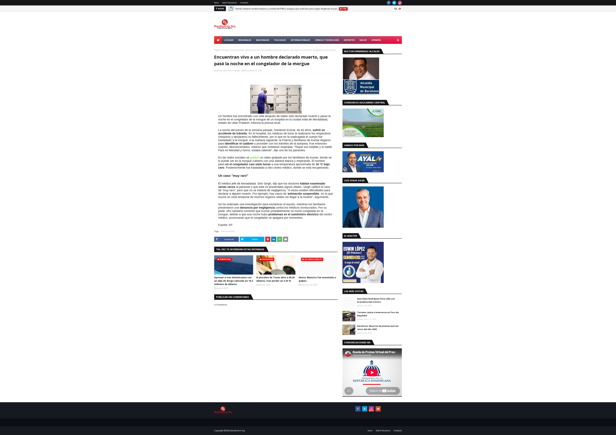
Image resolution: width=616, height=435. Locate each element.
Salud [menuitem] (363, 40)
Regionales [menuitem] (244, 40)
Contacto (244, 2)
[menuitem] (218, 40)
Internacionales (237, 50)
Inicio (216, 2)
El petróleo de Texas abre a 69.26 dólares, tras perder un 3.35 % (275, 279)
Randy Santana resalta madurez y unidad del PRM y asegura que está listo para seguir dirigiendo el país (286, 8)
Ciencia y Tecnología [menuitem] (327, 40)
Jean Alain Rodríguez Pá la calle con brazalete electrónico (376, 300)
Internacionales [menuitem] (300, 40)
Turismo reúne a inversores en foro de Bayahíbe (378, 314)
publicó (254, 157)
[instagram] (400, 3)
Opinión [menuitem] (376, 40)
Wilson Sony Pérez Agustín (228, 70)
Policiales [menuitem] (280, 40)
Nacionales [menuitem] (262, 40)
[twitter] (394, 3)
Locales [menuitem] (228, 40)
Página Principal (221, 50)
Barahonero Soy (237, 430)
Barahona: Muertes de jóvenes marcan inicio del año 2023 (378, 328)
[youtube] (378, 408)
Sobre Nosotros (229, 2)
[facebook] (389, 3)
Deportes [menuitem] (349, 40)
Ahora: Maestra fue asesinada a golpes (317, 279)
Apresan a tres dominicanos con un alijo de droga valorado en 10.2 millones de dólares (233, 281)
